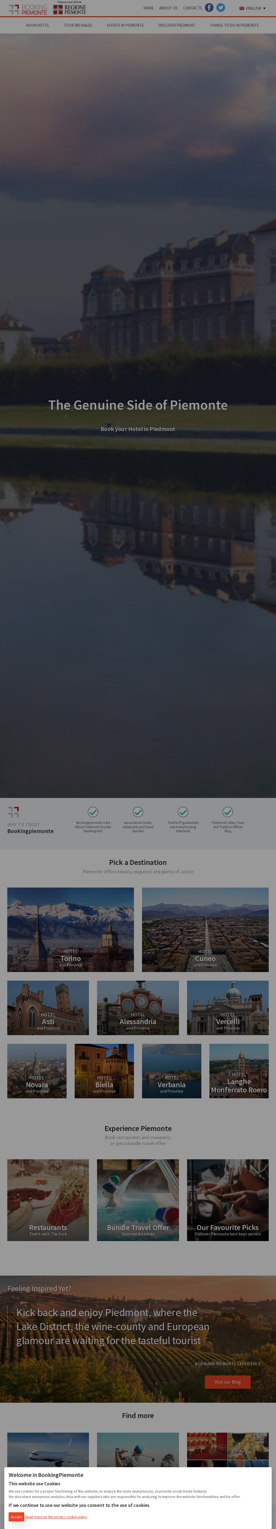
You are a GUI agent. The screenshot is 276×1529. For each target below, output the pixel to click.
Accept (16, 1516)
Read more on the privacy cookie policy (56, 1516)
